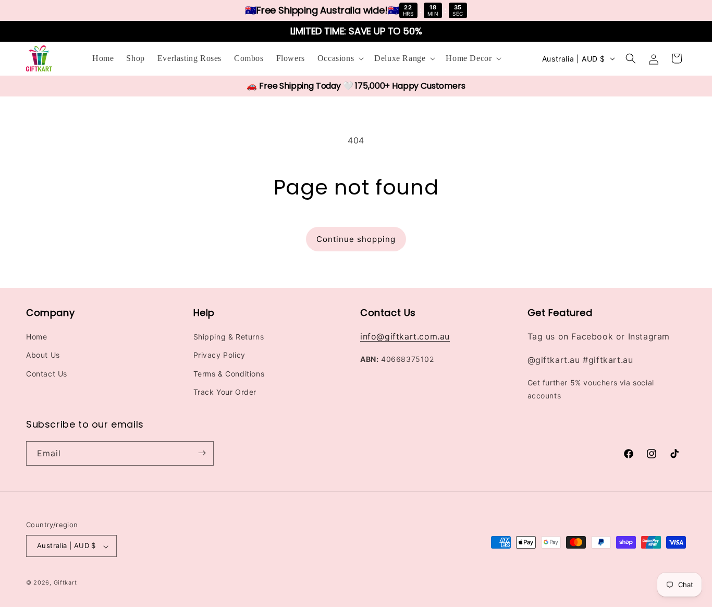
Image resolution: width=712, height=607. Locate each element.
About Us (43, 355)
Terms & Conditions (229, 373)
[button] (339, 58)
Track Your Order (225, 391)
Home (36, 337)
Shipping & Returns (228, 337)
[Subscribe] (201, 453)
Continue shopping (356, 239)
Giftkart (65, 583)
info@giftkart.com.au (405, 337)
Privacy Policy (219, 355)
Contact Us (46, 373)
